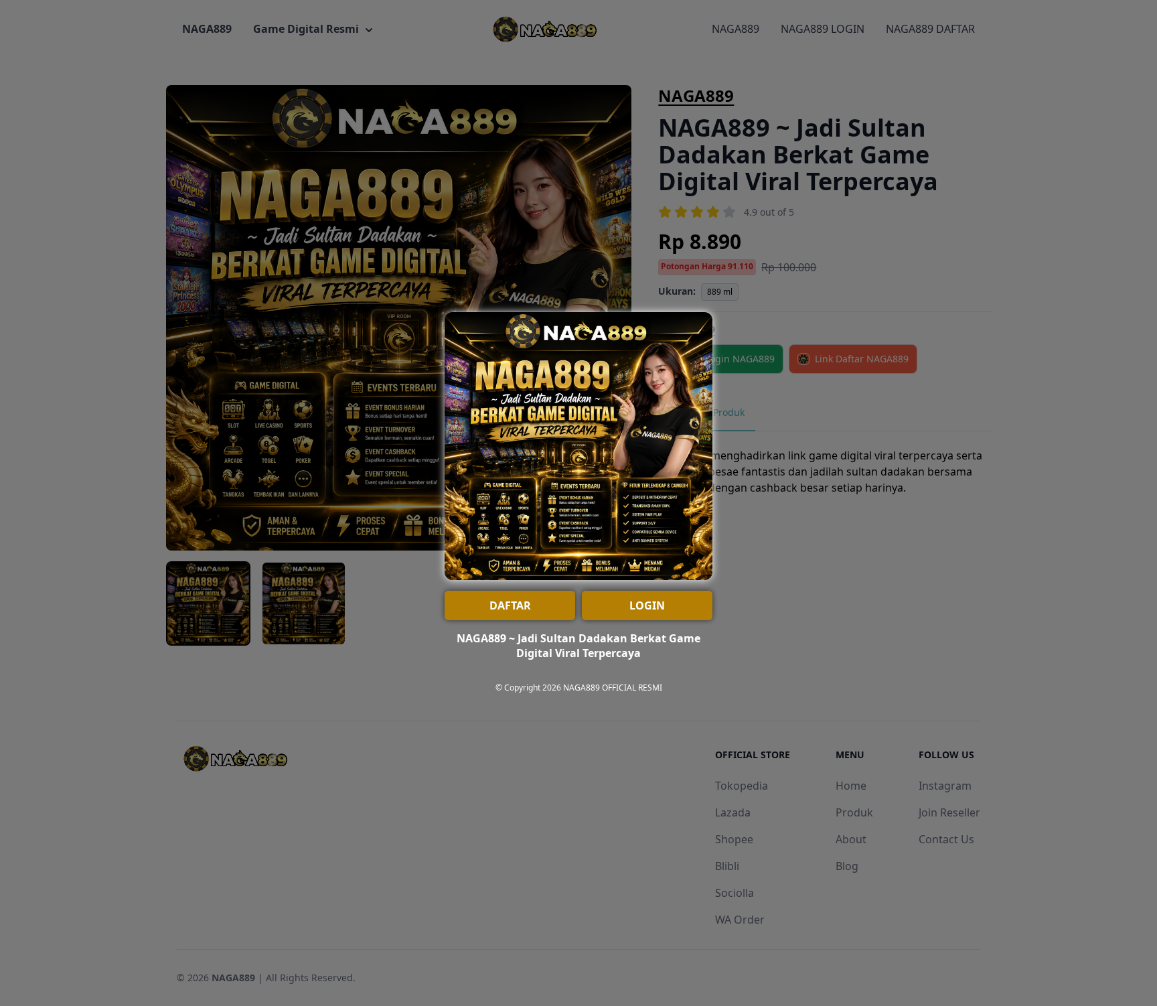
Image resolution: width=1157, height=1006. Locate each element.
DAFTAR (510, 605)
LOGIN (647, 605)
